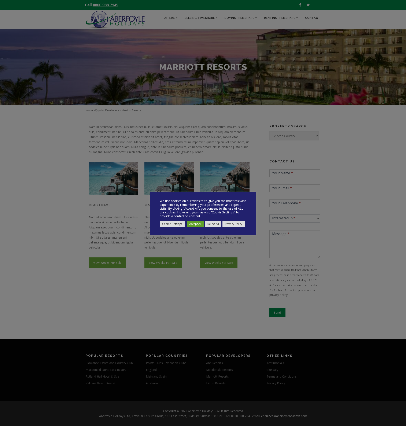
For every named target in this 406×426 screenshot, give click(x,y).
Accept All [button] (195, 224)
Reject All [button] (213, 224)
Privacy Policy (233, 224)
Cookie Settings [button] (172, 224)
